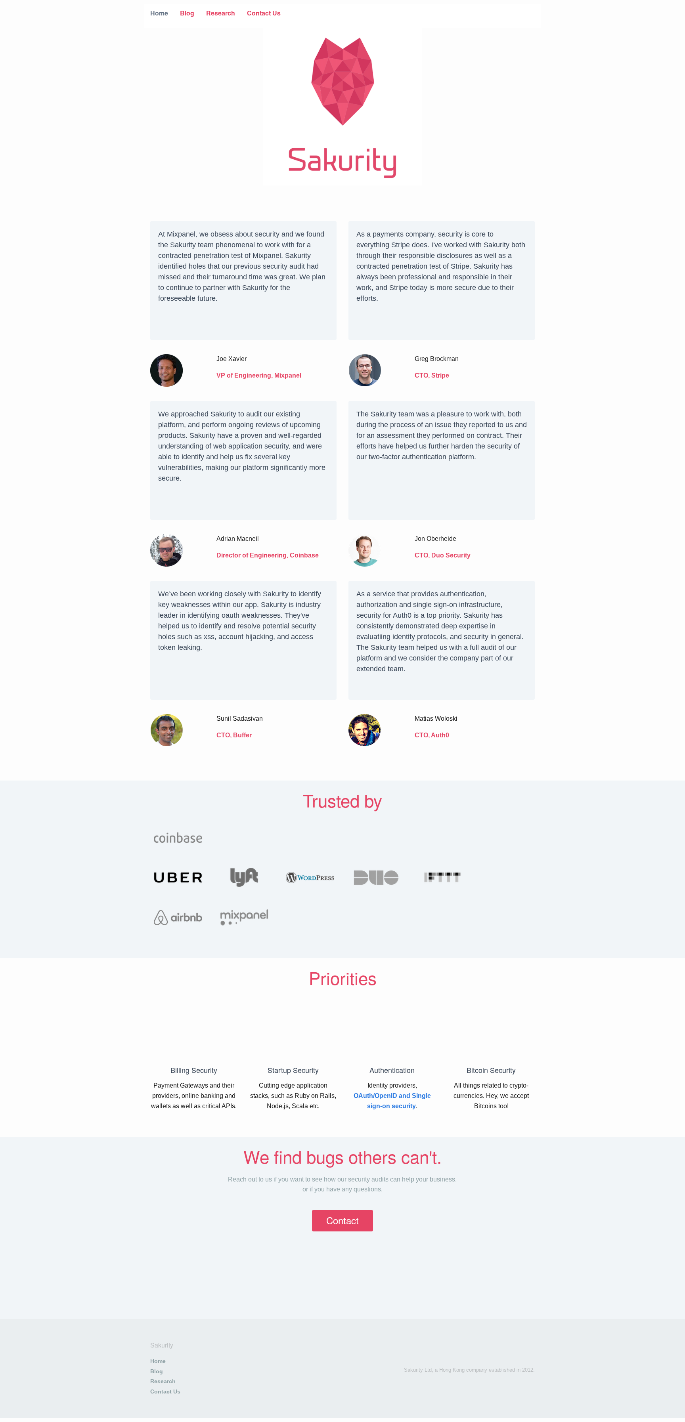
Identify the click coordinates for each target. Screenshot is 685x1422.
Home (159, 12)
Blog (187, 12)
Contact (342, 1220)
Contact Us (264, 12)
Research (220, 12)
